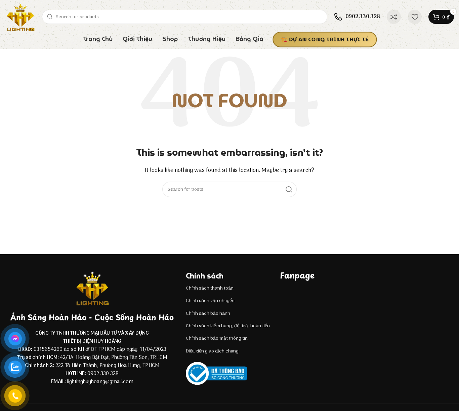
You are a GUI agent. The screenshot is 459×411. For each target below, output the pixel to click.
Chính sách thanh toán (210, 288)
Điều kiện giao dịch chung (212, 351)
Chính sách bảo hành (208, 313)
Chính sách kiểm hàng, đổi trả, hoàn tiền (228, 326)
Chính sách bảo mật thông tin (217, 338)
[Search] (289, 189)
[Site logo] (20, 17)
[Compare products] (393, 17)
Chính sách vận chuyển (210, 301)
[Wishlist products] (414, 17)
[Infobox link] (357, 17)
